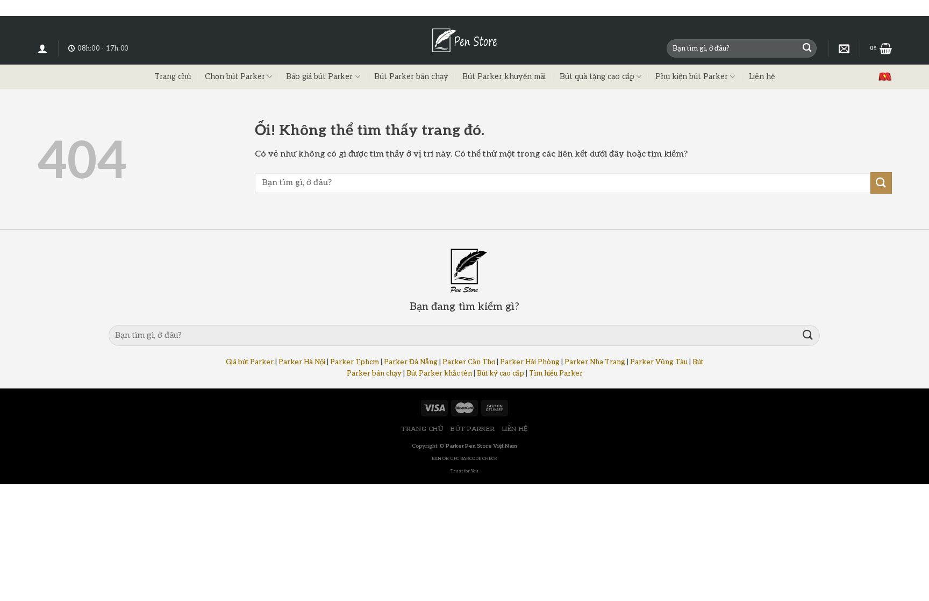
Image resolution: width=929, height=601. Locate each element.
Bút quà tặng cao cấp (597, 76)
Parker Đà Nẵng (411, 362)
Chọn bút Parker (235, 76)
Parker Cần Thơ (468, 362)
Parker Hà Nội (301, 362)
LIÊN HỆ (515, 429)
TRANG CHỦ (422, 429)
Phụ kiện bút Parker (691, 76)
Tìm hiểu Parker (556, 373)
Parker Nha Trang (594, 362)
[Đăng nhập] (42, 48)
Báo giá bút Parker (319, 76)
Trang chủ (172, 76)
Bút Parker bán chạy (411, 76)
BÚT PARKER (473, 429)
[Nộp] (807, 48)
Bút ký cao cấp (500, 373)
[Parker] (844, 48)
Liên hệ (762, 76)
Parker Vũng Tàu (659, 362)
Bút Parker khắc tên (439, 373)
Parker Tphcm (354, 362)
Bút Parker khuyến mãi (504, 76)
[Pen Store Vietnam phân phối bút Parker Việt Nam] (464, 40)
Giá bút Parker (250, 362)
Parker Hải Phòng (530, 362)
